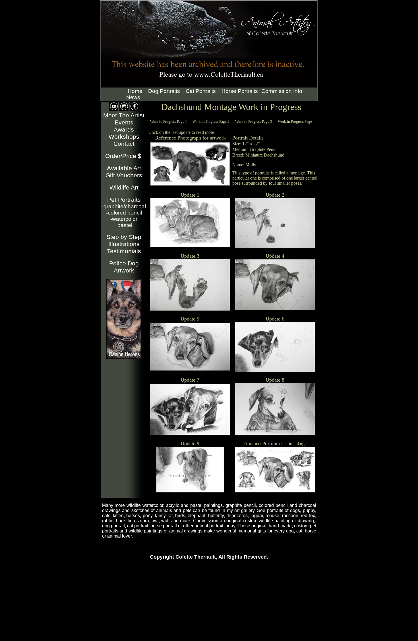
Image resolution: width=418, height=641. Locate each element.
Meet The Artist (123, 115)
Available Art (124, 168)
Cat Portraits (201, 91)
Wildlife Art (123, 187)
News (133, 97)
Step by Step (123, 237)
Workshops (124, 136)
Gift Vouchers (123, 175)
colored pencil (124, 213)
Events (124, 122)
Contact (123, 143)
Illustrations (124, 244)
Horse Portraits (240, 91)
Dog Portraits (164, 91)
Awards (124, 129)
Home (135, 91)
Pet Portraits (124, 199)
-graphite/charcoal (124, 206)
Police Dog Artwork (124, 267)
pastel (124, 225)
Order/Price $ (123, 156)
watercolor (123, 219)
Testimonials (124, 251)
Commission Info (281, 91)
